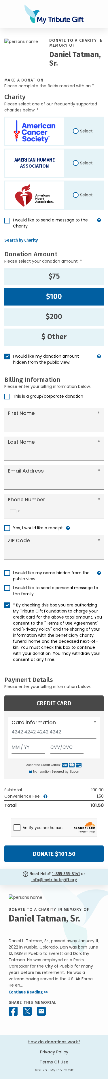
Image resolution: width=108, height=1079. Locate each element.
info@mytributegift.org (54, 879)
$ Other (54, 337)
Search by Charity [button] (21, 240)
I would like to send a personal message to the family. (55, 591)
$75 (54, 276)
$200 (54, 316)
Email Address (26, 470)
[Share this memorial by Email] (41, 1011)
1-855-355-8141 (66, 873)
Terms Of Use (54, 1062)
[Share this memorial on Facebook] (13, 1011)
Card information (34, 722)
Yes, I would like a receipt (38, 528)
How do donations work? (54, 1042)
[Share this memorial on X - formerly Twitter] (27, 1011)
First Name (21, 413)
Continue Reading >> (28, 992)
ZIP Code (19, 540)
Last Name (21, 442)
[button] (99, 225)
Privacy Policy (54, 1052)
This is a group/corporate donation (48, 396)
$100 (54, 296)
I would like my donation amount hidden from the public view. (46, 359)
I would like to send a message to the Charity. (50, 223)
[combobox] (14, 511)
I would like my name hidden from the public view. (51, 576)
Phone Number (26, 499)
